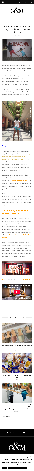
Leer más (30, 468)
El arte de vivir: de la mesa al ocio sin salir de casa (17, 376)
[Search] (31, 2)
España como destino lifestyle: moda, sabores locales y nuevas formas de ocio (17, 347)
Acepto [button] (4, 468)
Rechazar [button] (11, 468)
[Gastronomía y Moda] (17, 10)
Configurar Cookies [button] (21, 468)
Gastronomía (17, 23)
